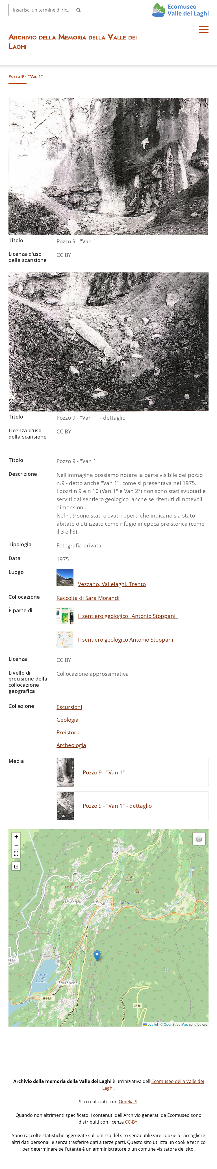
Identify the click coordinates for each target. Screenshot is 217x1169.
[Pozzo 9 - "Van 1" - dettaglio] (108, 409)
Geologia (68, 719)
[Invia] (78, 10)
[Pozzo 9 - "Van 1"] (108, 233)
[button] (97, 956)
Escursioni (69, 707)
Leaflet (152, 1024)
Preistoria (69, 732)
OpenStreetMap (176, 1024)
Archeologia (71, 745)
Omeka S (128, 1101)
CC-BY (131, 1122)
